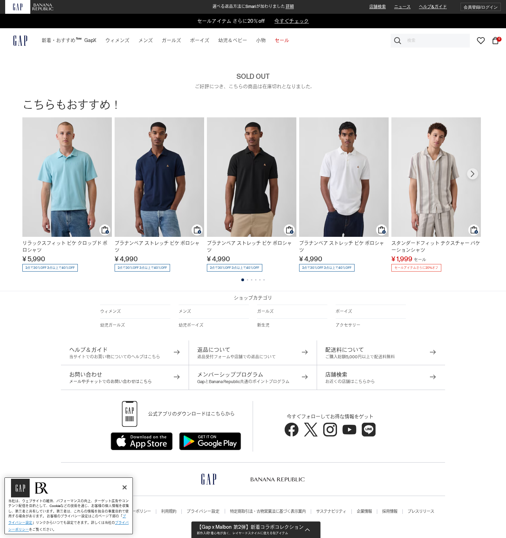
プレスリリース (421, 511)
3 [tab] (251, 280)
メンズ (185, 311)
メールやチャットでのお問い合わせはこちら (110, 381)
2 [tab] (247, 280)
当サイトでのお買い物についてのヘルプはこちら (114, 357)
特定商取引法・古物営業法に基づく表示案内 (268, 511)
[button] (480, 7)
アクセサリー (348, 325)
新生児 (263, 325)
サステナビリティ (331, 511)
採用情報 (389, 511)
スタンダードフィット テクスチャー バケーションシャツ (435, 246)
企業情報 (364, 511)
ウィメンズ (110, 311)
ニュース (402, 6)
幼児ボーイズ (191, 325)
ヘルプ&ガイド (433, 6)
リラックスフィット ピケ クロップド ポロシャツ (64, 246)
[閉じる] (124, 487)
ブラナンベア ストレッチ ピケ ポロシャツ (157, 246)
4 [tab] (255, 280)
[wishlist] (481, 40)
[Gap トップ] (16, 40)
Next (472, 173)
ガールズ (265, 311)
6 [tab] (264, 280)
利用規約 (168, 511)
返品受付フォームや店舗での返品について (236, 357)
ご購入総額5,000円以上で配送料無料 (360, 357)
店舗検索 (377, 6)
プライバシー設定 (203, 511)
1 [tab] (242, 279)
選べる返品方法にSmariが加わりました (253, 6)
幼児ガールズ (112, 325)
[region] (68, 506)
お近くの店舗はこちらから (350, 381)
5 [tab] (260, 280)
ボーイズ (344, 311)
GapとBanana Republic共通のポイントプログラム (243, 381)
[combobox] (430, 41)
